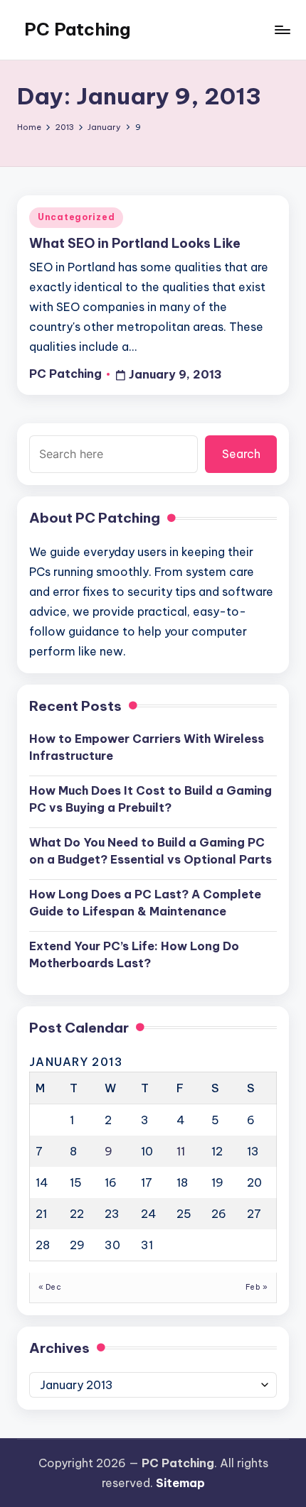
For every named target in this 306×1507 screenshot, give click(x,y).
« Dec (49, 1287)
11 (180, 1151)
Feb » (257, 1287)
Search (241, 454)
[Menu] (282, 29)
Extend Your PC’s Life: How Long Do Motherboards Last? (134, 954)
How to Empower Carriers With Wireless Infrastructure (146, 747)
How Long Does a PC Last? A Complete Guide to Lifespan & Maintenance (145, 902)
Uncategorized (76, 217)
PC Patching (77, 29)
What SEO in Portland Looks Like (135, 243)
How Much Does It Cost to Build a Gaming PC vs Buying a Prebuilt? (150, 799)
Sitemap (180, 1483)
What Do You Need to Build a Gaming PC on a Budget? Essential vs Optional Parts (150, 850)
